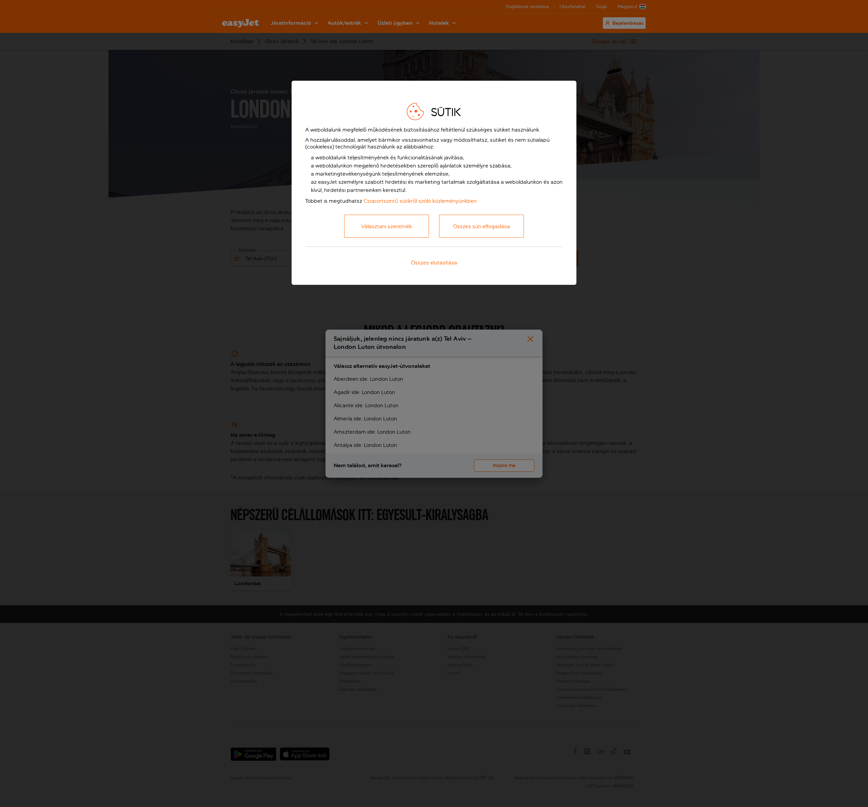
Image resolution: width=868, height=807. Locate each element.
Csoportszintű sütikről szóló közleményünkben (420, 201)
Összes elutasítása (434, 262)
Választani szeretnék (386, 226)
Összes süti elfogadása (481, 226)
